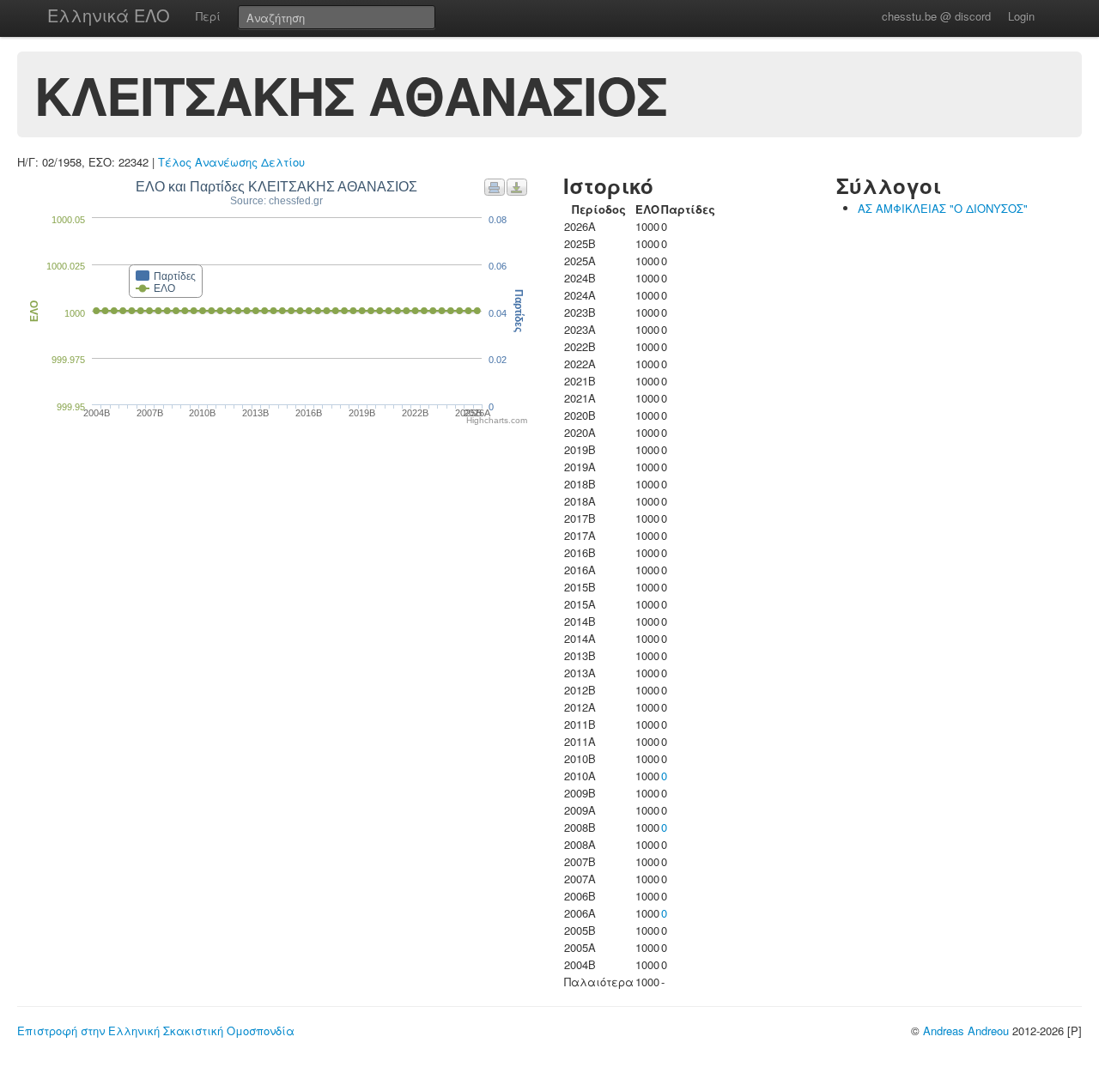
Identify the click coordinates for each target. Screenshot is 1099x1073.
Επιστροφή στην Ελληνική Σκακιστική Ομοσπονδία (155, 1030)
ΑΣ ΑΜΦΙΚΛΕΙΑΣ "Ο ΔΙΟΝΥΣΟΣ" (943, 208)
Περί (208, 16)
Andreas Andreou (966, 1030)
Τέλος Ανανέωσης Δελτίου (231, 162)
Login (1021, 16)
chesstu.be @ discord (936, 16)
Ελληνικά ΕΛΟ (108, 15)
